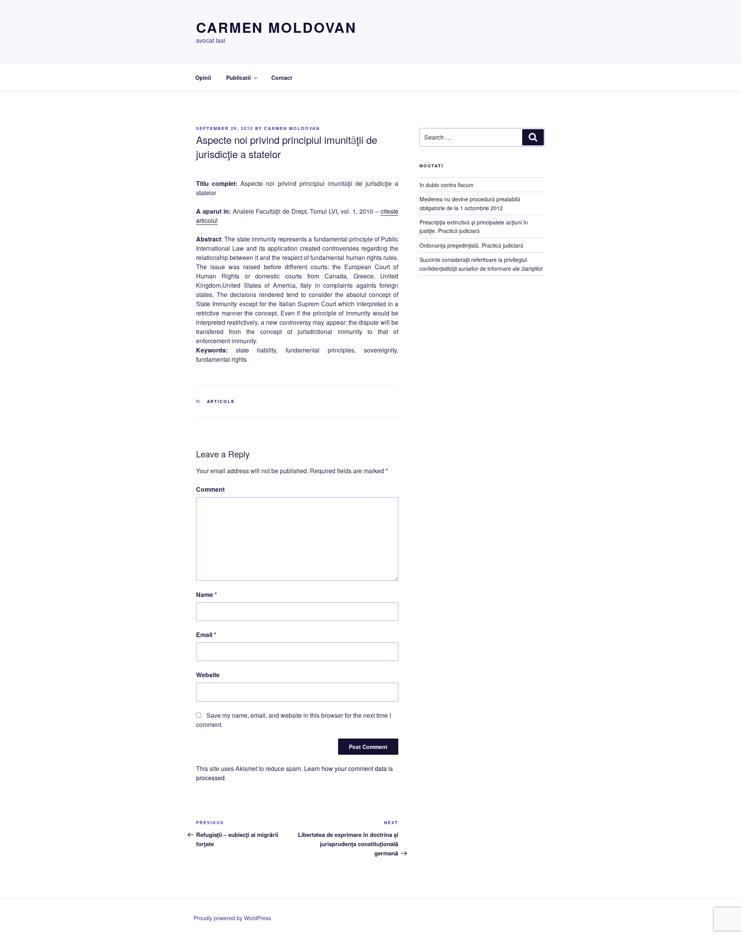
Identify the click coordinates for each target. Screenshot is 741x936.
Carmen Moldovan (276, 27)
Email (206, 634)
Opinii (203, 77)
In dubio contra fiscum (447, 185)
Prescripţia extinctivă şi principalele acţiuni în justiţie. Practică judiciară (474, 226)
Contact (281, 77)
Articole (221, 401)
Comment (210, 489)
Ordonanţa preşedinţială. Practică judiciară (471, 245)
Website (208, 674)
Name (206, 594)
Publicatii (238, 77)
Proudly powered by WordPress (232, 918)
